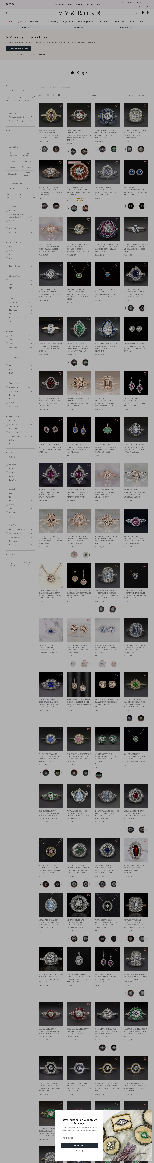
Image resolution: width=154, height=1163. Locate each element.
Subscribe (79, 1145)
